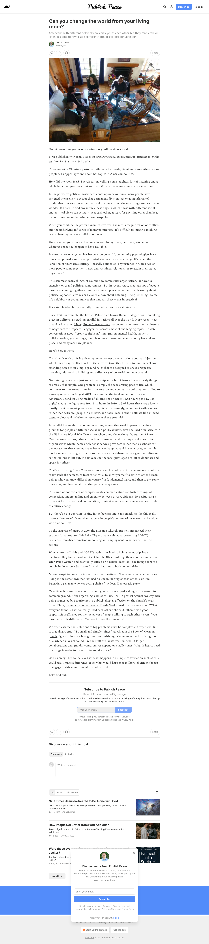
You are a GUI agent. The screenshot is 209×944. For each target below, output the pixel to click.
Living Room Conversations (92, 324)
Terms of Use (119, 906)
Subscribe (183, 6)
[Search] (165, 7)
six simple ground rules (88, 368)
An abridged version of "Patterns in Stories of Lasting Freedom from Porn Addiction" (87, 831)
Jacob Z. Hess (62, 43)
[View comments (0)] (59, 53)
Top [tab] (52, 792)
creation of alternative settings (70, 264)
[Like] (52, 53)
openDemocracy (105, 157)
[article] (104, 808)
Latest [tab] (60, 792)
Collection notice (124, 922)
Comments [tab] (56, 754)
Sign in (199, 6)
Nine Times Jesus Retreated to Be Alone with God (83, 801)
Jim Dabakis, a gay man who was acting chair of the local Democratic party (99, 581)
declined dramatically (143, 430)
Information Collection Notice (103, 909)
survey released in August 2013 (71, 394)
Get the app (119, 929)
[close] (133, 852)
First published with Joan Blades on (72, 157)
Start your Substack (96, 929)
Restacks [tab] (69, 754)
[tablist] (62, 754)
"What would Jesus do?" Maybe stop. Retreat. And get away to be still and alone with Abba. (87, 807)
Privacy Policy (127, 909)
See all (55, 876)
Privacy (102, 922)
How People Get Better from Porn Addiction (79, 825)
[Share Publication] (171, 7)
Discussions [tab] (72, 792)
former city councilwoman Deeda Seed (90, 605)
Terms (111, 922)
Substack (89, 937)
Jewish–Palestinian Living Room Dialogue (112, 315)
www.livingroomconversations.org (80, 149)
